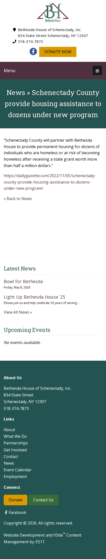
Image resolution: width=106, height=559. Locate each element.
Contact (11, 456)
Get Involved (15, 450)
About (9, 429)
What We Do (15, 436)
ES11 (40, 541)
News (9, 463)
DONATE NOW (57, 51)
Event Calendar (18, 470)
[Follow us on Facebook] (33, 51)
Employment (15, 476)
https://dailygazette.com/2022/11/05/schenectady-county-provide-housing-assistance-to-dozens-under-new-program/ (50, 182)
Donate (15, 500)
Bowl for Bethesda (23, 281)
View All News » (18, 312)
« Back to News (18, 198)
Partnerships (16, 443)
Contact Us (43, 500)
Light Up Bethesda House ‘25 (34, 297)
